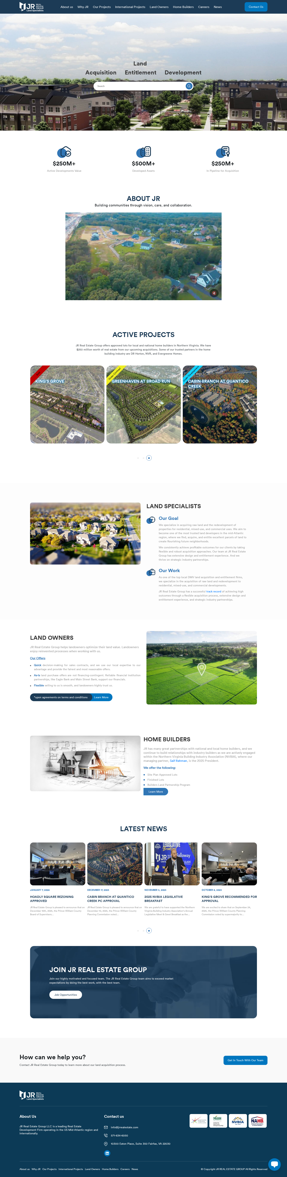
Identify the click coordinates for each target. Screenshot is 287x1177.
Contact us (256, 7)
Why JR (83, 7)
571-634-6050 (119, 1135)
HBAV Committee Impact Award (229, 897)
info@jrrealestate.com (124, 1127)
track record (213, 591)
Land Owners (159, 7)
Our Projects (102, 7)
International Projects (130, 7)
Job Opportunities (65, 994)
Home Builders (183, 7)
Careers (203, 7)
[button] (138, 458)
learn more (101, 697)
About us (67, 7)
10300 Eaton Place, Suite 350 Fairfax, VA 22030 (140, 1143)
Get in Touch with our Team (245, 1060)
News (218, 7)
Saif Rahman (178, 761)
